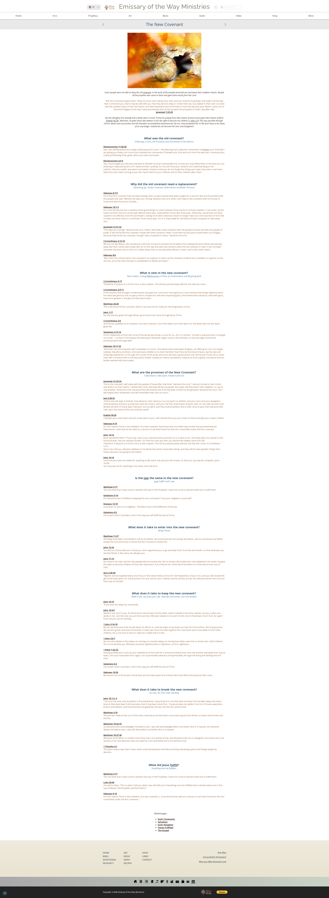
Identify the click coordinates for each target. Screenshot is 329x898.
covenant (147, 92)
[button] (215, 7)
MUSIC (127, 856)
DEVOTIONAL (109, 859)
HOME (106, 852)
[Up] (5, 893)
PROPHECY (108, 863)
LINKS (145, 856)
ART (126, 852)
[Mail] (187, 882)
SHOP (145, 852)
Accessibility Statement (214, 857)
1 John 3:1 (193, 120)
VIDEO (127, 859)
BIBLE (106, 856)
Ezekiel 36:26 (112, 120)
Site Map (222, 852)
